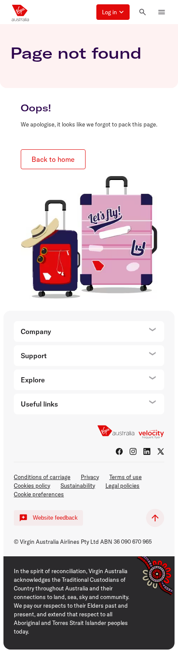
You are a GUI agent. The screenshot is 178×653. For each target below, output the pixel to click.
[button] (113, 12)
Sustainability (77, 485)
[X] (160, 451)
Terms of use (125, 476)
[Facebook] (119, 451)
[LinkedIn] (146, 451)
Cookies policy (32, 485)
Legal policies (122, 485)
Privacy (90, 476)
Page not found (76, 53)
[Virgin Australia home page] (20, 12)
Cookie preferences (39, 494)
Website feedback (55, 517)
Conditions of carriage (42, 476)
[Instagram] (133, 451)
